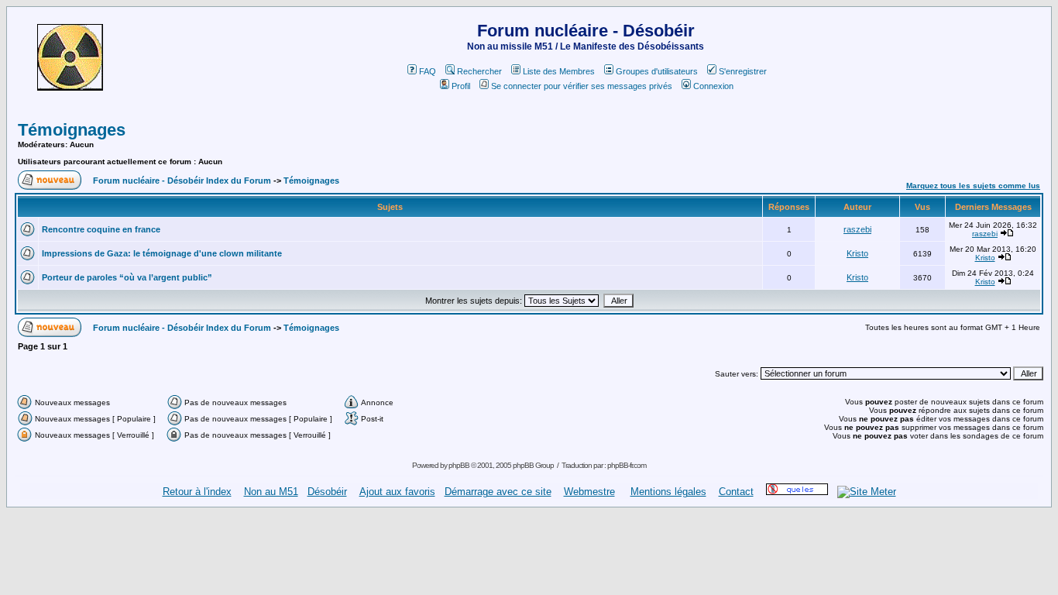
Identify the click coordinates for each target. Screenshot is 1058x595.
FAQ (427, 71)
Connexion (713, 86)
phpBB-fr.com (626, 465)
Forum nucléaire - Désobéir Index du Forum (182, 180)
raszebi (857, 229)
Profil (461, 86)
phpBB (458, 465)
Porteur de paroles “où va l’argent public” (127, 277)
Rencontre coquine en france (101, 229)
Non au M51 (271, 491)
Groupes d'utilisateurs (657, 71)
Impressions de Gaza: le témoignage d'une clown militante (162, 253)
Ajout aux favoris (397, 491)
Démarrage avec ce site (498, 491)
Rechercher (479, 71)
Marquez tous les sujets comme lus (973, 185)
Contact (736, 491)
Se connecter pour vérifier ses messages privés (581, 86)
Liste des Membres (559, 71)
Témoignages (71, 129)
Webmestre (589, 491)
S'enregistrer (743, 71)
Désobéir (327, 491)
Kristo (857, 253)
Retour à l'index (197, 491)
